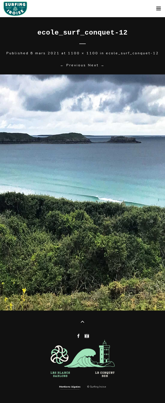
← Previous (73, 65)
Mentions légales (70, 386)
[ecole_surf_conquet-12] (82, 192)
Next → (96, 65)
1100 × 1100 (83, 53)
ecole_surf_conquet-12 (132, 53)
